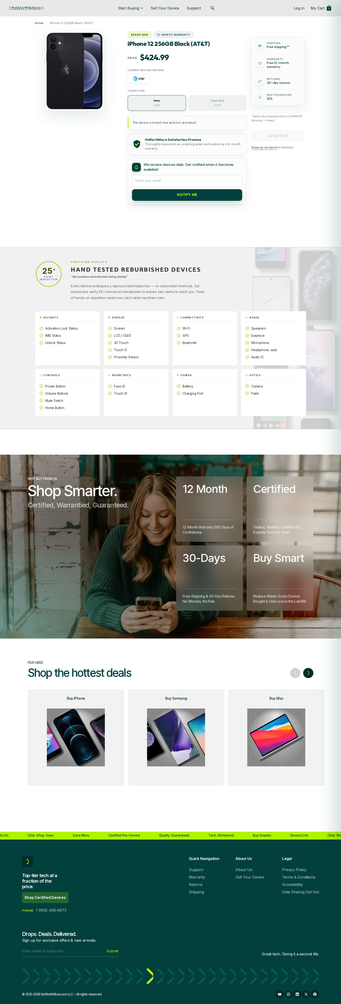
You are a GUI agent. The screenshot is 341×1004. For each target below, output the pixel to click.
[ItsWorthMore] (26, 8)
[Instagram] (288, 994)
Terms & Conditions (298, 877)
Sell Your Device (165, 8)
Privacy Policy (294, 869)
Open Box (217, 102)
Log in (299, 8)
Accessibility (292, 884)
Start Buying (128, 8)
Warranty (197, 877)
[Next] (308, 673)
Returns (196, 884)
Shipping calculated (264, 147)
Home (39, 23)
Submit (112, 951)
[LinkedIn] (297, 994)
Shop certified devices (45, 897)
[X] (306, 994)
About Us (243, 869)
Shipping (196, 892)
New (157, 102)
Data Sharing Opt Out (300, 892)
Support (194, 8)
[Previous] (295, 673)
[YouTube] (279, 994)
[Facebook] (315, 994)
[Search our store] (212, 8)
